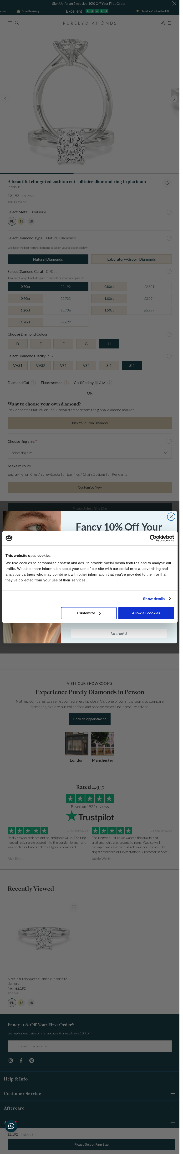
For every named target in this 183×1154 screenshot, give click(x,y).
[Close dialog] (171, 517)
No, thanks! (119, 633)
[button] (11, 1126)
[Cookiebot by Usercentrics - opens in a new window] (153, 538)
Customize (86, 613)
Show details (154, 599)
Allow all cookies (146, 613)
